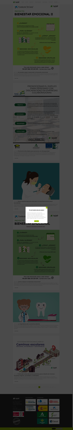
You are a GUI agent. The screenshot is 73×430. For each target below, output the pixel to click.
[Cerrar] (46, 207)
